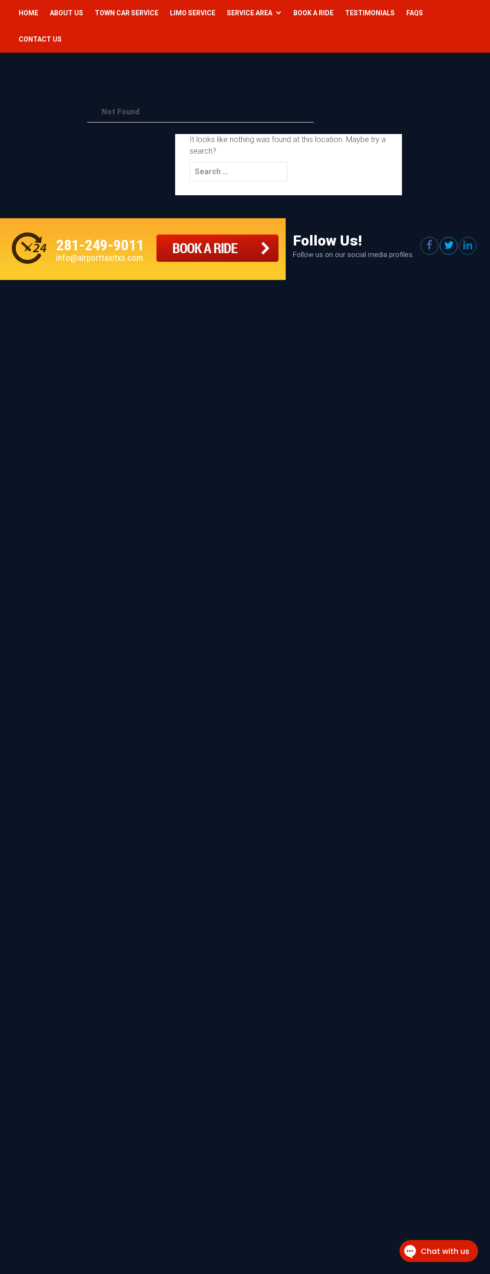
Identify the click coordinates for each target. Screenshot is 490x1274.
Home (28, 13)
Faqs (414, 13)
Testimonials (370, 13)
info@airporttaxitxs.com (99, 257)
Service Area (249, 13)
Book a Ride (313, 13)
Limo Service (192, 13)
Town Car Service (126, 13)
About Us (66, 13)
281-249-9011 (100, 245)
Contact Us (40, 39)
